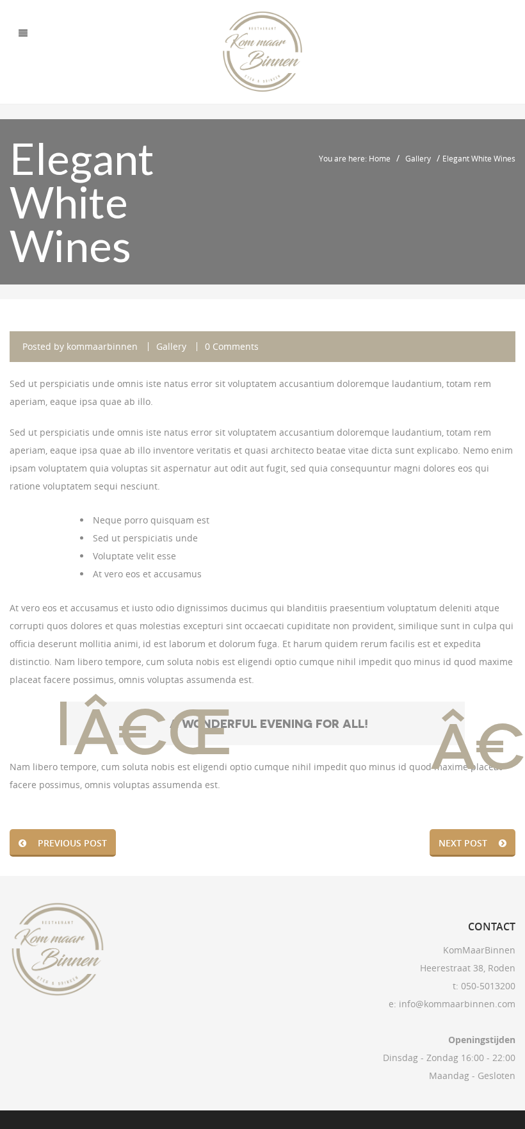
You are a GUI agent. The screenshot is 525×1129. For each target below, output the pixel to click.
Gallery (418, 158)
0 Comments (232, 346)
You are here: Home (355, 158)
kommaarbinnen (102, 346)
